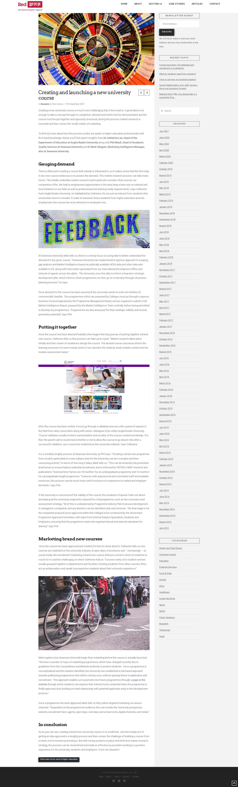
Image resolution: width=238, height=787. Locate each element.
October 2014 (165, 478)
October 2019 (165, 169)
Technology (164, 630)
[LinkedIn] (124, 781)
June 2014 (164, 496)
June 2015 (164, 433)
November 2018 (167, 213)
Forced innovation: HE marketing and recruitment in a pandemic (176, 67)
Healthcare (164, 592)
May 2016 (164, 370)
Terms (117, 777)
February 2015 (166, 459)
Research (163, 623)
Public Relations (167, 617)
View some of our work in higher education (59, 759)
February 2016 (166, 389)
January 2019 (165, 207)
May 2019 (164, 188)
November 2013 (167, 509)
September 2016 (167, 345)
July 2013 (164, 528)
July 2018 (164, 232)
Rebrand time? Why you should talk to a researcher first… (178, 96)
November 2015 (167, 402)
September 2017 (167, 282)
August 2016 (165, 352)
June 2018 (164, 238)
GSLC (161, 586)
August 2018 (165, 226)
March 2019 (165, 194)
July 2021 (164, 131)
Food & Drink (165, 573)
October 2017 (165, 276)
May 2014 (164, 503)
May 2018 (164, 244)
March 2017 (165, 314)
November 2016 (167, 333)
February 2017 (166, 320)
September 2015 (167, 415)
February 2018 (166, 257)
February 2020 (166, 162)
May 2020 (164, 144)
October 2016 (165, 339)
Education (45, 104)
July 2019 (164, 181)
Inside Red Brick (167, 598)
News (162, 605)
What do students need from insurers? (177, 74)
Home (101, 777)
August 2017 (165, 289)
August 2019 (165, 175)
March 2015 (165, 452)
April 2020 (164, 150)
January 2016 (165, 396)
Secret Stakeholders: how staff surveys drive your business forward (178, 87)
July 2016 (164, 358)
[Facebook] (114, 781)
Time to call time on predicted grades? (177, 79)
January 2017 (165, 326)
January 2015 (165, 465)
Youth (161, 636)
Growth (162, 579)
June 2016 (164, 364)
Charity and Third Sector (170, 548)
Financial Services (168, 567)
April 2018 (164, 251)
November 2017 (167, 270)
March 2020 (165, 156)
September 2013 (167, 515)
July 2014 (164, 490)
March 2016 (165, 383)
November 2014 (167, 471)
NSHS (162, 611)
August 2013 (165, 522)
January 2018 (165, 263)
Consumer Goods (167, 554)
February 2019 (166, 200)
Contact (125, 777)
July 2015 (164, 427)
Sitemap (135, 777)
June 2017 (164, 295)
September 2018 (167, 219)
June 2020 (164, 137)
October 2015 (165, 408)
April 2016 (164, 377)
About (108, 777)
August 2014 (165, 484)
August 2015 (165, 421)
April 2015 (164, 446)
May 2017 (164, 301)
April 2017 (164, 307)
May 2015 (164, 440)
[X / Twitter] (119, 781)
